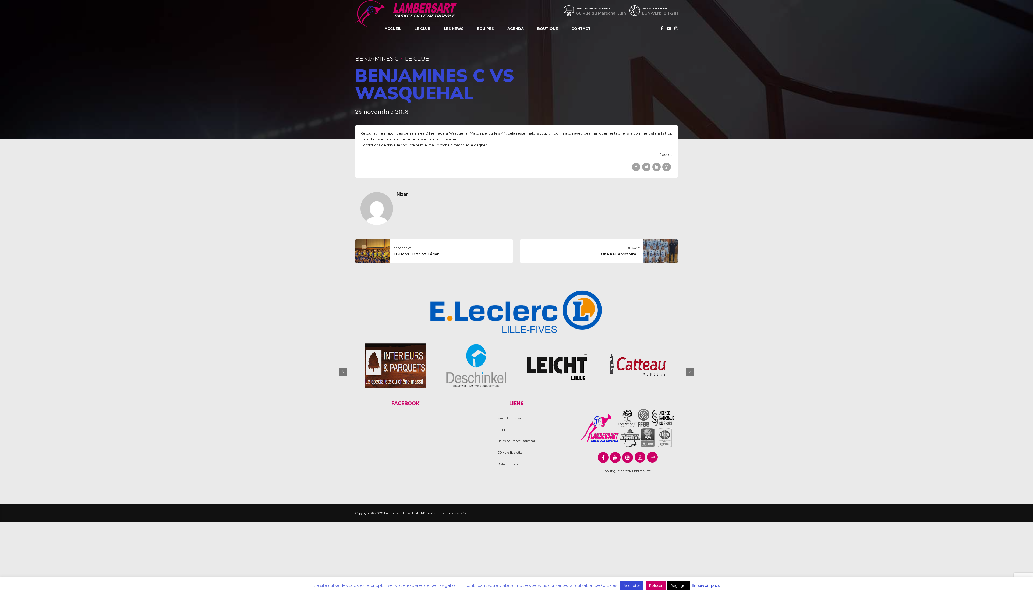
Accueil (393, 28)
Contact (581, 28)
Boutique (547, 28)
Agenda (515, 28)
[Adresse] (640, 457)
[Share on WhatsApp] (666, 167)
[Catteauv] (637, 365)
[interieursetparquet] (395, 365)
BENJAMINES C (376, 58)
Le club (422, 28)
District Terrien (508, 464)
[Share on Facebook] (636, 167)
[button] (343, 371)
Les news (454, 28)
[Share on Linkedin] (656, 167)
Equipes (485, 28)
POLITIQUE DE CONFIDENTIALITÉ (627, 471)
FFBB (501, 430)
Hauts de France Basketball (517, 441)
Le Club (417, 58)
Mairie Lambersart (510, 418)
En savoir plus (705, 585)
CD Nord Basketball (511, 452)
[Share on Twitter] (646, 167)
